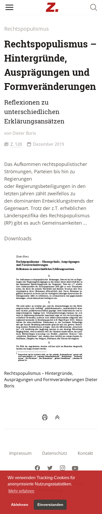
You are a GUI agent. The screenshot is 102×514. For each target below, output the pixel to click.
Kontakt (85, 453)
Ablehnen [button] (19, 504)
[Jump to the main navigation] (9, 7)
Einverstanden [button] (50, 504)
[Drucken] (45, 417)
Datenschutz (54, 453)
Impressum (20, 453)
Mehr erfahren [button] (21, 491)
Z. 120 (16, 144)
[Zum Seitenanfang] (57, 417)
